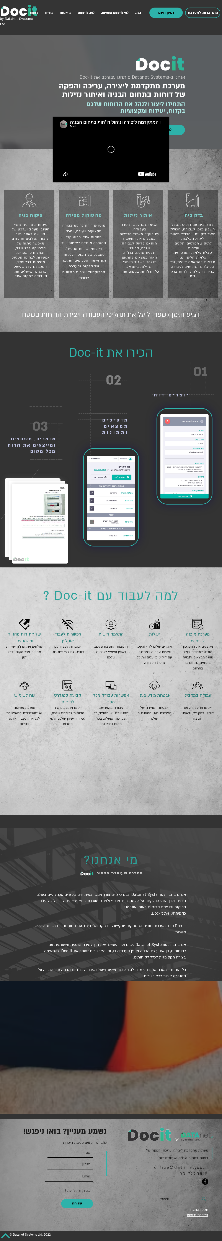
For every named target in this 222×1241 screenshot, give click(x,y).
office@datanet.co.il (181, 1167)
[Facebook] (205, 1181)
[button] (166, 13)
